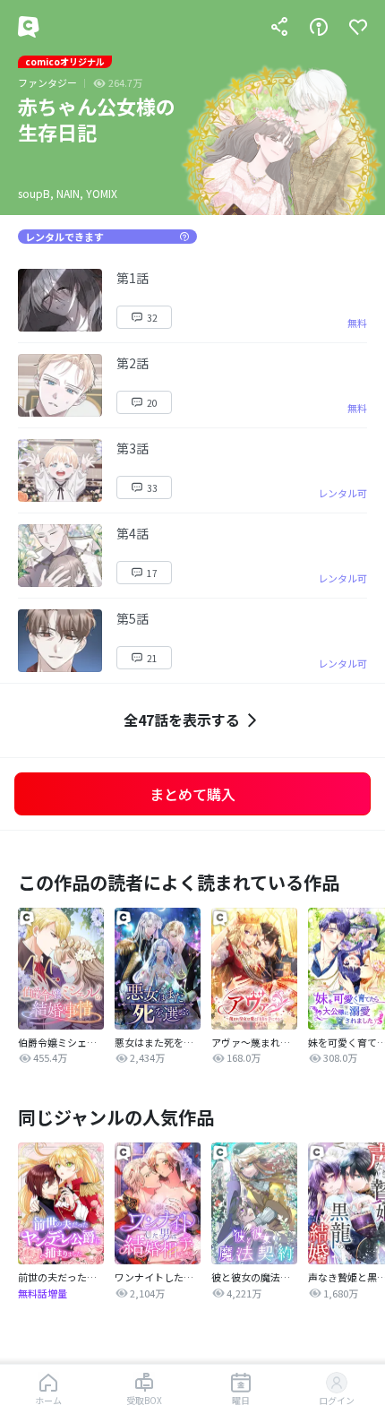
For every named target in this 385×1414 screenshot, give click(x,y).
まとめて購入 (192, 794)
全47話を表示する (182, 719)
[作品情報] (318, 27)
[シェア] (279, 27)
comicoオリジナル (65, 62)
